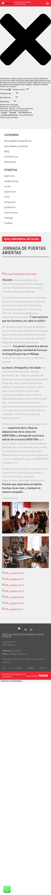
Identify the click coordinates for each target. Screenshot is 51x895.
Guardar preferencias (9, 115)
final (6, 196)
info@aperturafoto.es (17, 653)
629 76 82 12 (17, 650)
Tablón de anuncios (31, 668)
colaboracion (11, 181)
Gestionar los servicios (10, 106)
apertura (9, 175)
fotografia (9, 202)
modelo (8, 222)
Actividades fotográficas (17, 140)
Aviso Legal (4, 668)
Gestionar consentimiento (11, 681)
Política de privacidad (9, 117)
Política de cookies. (8, 86)
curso (7, 186)
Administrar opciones (9, 104)
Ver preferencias (25, 112)
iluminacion (11, 212)
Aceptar (4, 112)
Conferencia (11, 156)
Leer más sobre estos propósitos (14, 110)
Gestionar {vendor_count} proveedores (16, 108)
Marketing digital (43, 668)
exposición (10, 191)
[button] (25, 39)
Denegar (12, 112)
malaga (8, 217)
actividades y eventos (16, 146)
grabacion (10, 207)
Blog (6, 151)
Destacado (10, 161)
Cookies (11, 668)
